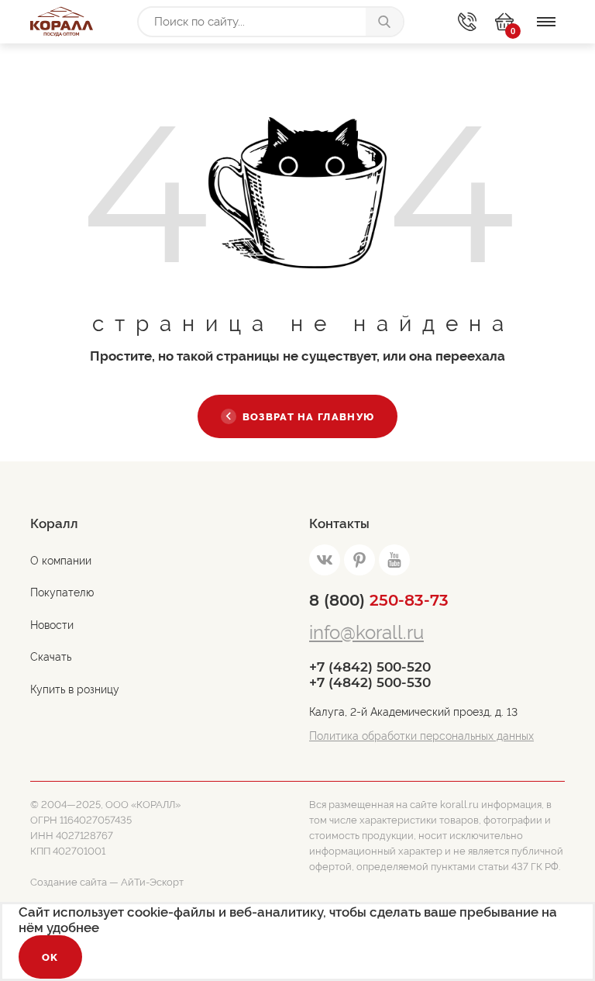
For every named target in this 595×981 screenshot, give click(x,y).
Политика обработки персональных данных (421, 736)
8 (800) (379, 600)
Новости (52, 625)
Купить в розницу (74, 689)
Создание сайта (68, 882)
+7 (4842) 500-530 (370, 682)
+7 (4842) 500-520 (370, 667)
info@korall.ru (366, 632)
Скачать (50, 657)
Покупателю (62, 592)
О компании (60, 560)
